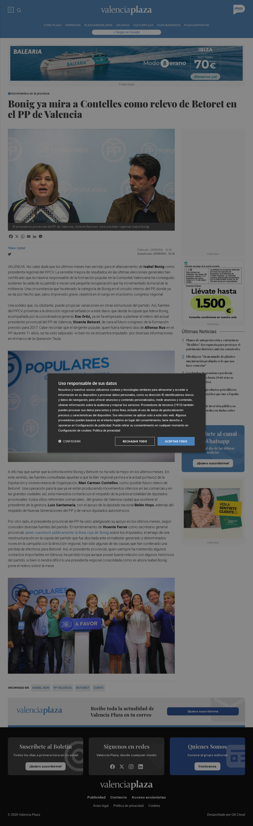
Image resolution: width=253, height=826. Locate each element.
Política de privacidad (106, 430)
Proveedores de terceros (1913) (161, 405)
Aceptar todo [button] (176, 441)
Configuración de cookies (75, 430)
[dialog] (126, 413)
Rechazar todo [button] (135, 441)
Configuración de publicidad (93, 425)
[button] (69, 441)
